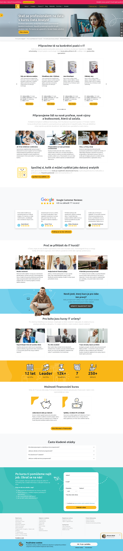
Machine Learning (48, 76)
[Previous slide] (17, 84)
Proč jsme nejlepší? (20, 39)
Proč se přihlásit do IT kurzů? (34, 39)
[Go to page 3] (59, 109)
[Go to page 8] (64, 109)
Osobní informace (90, 520)
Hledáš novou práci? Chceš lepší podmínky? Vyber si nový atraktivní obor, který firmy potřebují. (75, 2)
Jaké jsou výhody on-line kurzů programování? (40, 451)
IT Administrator (90, 76)
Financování (41, 523)
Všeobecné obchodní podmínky (93, 523)
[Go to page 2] (58, 109)
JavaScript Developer (20, 524)
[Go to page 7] (63, 109)
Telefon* (81, 488)
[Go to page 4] (60, 109)
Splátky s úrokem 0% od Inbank (74, 413)
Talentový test (93, 6)
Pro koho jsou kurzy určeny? (51, 39)
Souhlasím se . (81, 503)
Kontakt (66, 6)
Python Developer (19, 526)
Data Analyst (18, 523)
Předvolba (68, 488)
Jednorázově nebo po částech (42, 413)
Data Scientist (25, 76)
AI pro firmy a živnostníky (21, 535)
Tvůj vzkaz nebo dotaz (72, 494)
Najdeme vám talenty (67, 528)
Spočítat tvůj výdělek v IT (40, 177)
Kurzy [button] (26, 6)
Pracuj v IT (41, 6)
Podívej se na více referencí (61, 232)
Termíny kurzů (103, 6)
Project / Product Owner (21, 533)
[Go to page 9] (65, 109)
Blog (46, 6)
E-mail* (68, 481)
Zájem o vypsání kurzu (67, 521)
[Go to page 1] (57, 109)
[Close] (120, 535)
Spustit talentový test (81, 306)
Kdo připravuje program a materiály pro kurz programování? (43, 447)
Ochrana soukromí (90, 521)
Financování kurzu (65, 39)
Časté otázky (42, 526)
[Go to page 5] (61, 109)
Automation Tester (19, 521)
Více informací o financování (61, 428)
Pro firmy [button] (59, 6)
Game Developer (19, 527)
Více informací (88, 547)
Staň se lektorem (66, 526)
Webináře (52, 6)
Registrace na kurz (66, 520)
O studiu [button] (33, 6)
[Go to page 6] (62, 109)
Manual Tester (18, 520)
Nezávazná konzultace (113, 2)
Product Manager (69, 76)
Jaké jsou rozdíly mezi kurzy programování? (39, 458)
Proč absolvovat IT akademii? (36, 454)
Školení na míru (65, 529)
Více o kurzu (24, 32)
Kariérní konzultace (43, 530)
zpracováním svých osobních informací (84, 503)
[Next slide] (106, 84)
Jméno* (68, 475)
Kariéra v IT (41, 524)
